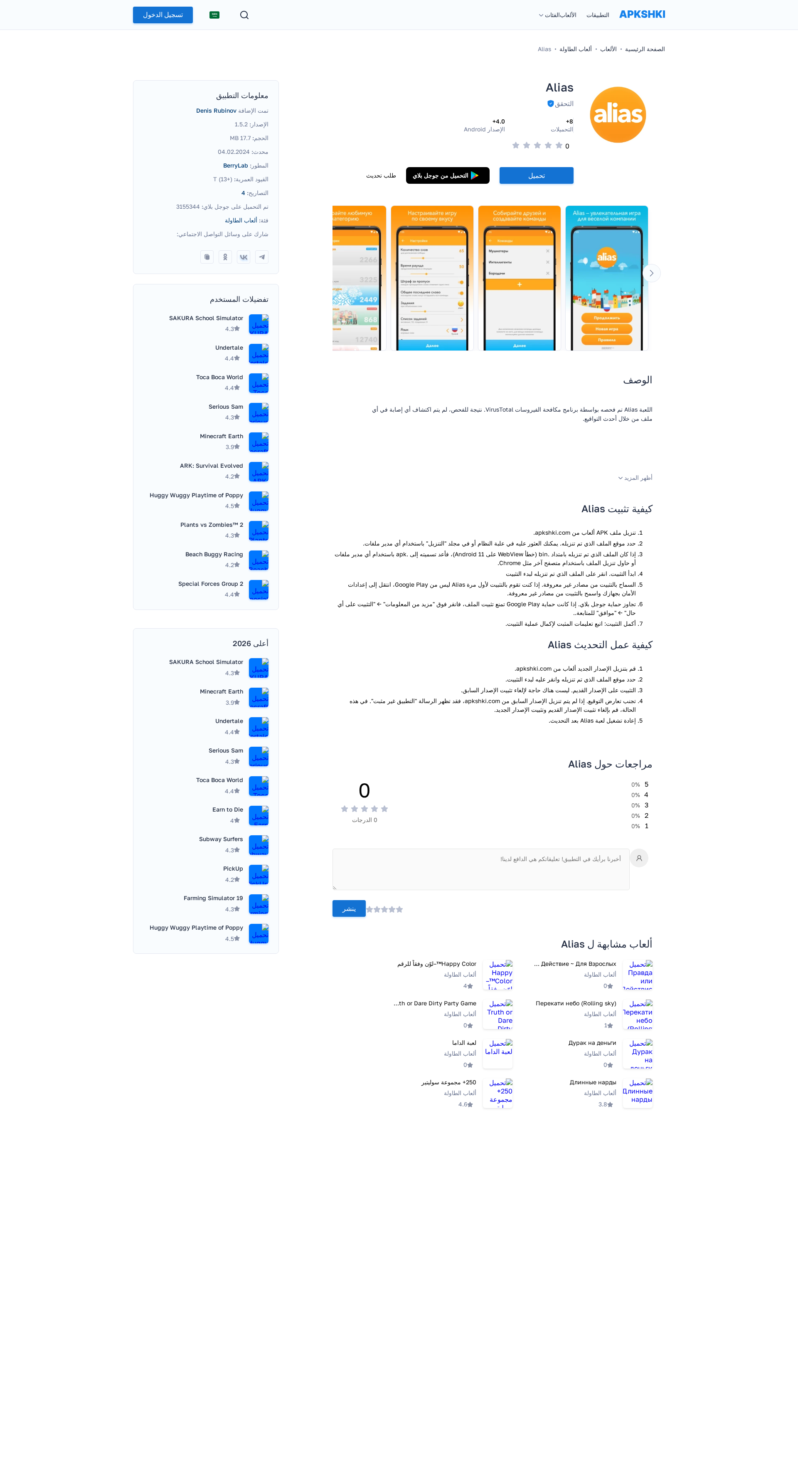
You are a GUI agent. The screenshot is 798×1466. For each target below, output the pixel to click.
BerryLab (235, 165)
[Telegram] (261, 257)
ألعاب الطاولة (241, 220)
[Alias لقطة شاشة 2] (519, 278)
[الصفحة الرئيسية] (642, 22)
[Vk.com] (243, 257)
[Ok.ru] (225, 257)
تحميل (536, 175)
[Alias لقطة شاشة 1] (606, 278)
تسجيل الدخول (163, 14)
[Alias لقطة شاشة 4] (345, 278)
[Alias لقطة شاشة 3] (432, 278)
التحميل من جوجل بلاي (440, 175)
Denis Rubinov (216, 110)
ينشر (349, 908)
